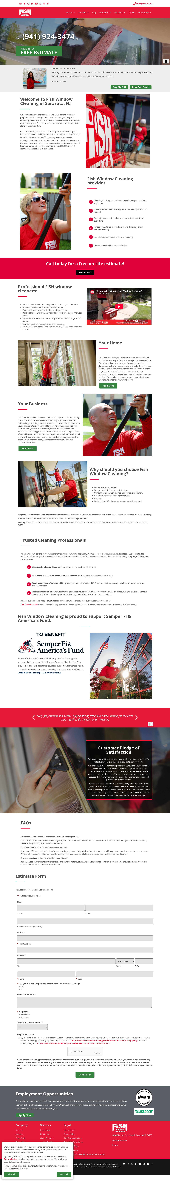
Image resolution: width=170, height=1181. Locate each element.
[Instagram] (28, 3)
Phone (20, 979)
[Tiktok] (48, 3)
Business (24, 1017)
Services (69, 12)
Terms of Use (69, 1130)
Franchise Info (144, 12)
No (21, 989)
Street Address (24, 944)
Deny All (64, 1174)
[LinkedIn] (32, 3)
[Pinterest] (44, 3)
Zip (137, 966)
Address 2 (21, 955)
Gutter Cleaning (46, 1138)
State (118, 966)
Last (88, 913)
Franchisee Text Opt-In (73, 1142)
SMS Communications (73, 1138)
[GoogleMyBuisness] (20, 3)
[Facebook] (24, 3)
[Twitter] (40, 3)
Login (115, 1145)
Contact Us (104, 12)
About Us (82, 12)
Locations (118, 12)
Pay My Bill (119, 87)
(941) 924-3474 (144, 3)
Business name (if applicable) (29, 926)
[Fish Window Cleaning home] (26, 12)
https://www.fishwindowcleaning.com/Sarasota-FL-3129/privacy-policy (104, 1040)
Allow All (11, 1174)
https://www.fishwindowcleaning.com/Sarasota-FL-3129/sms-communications (73, 1043)
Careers (132, 12)
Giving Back (20, 1138)
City (18, 966)
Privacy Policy (69, 1134)
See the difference (29, 604)
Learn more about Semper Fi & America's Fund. (39, 672)
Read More (108, 385)
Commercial (45, 1130)
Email (79, 979)
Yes (22, 986)
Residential (25, 1014)
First (19, 913)
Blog (94, 12)
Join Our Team (140, 87)
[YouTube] (36, 3)
